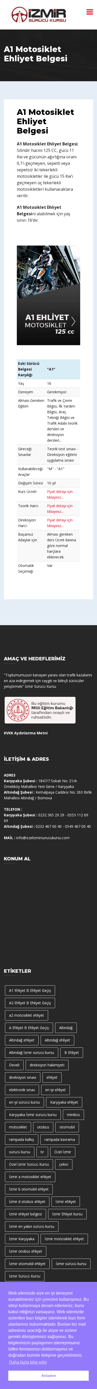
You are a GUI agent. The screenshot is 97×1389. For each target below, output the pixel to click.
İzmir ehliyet (66, 1201)
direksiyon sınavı (22, 1077)
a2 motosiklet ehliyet (26, 1015)
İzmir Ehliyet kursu (67, 1213)
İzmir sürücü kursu (71, 1263)
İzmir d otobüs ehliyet (27, 1201)
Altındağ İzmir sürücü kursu (31, 1052)
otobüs (43, 1127)
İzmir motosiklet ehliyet (64, 1238)
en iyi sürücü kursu (24, 1102)
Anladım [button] (48, 1375)
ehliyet (52, 1077)
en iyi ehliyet (55, 1089)
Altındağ (66, 1027)
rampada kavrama (59, 1139)
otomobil (67, 1127)
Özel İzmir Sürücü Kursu (29, 1164)
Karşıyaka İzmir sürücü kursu (33, 1114)
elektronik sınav (22, 1089)
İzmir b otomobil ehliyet (29, 1189)
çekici (63, 1164)
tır (42, 1151)
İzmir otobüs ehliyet (25, 1251)
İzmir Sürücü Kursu (24, 1276)
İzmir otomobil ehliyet (27, 1263)
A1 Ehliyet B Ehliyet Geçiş (30, 990)
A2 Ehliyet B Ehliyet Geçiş (30, 1002)
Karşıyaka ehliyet (64, 1102)
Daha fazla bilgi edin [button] (28, 1362)
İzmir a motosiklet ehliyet (30, 1176)
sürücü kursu (19, 1151)
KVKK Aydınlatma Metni (26, 732)
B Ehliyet (71, 1052)
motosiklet (18, 1127)
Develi (14, 1064)
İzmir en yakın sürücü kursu (31, 1226)
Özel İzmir (62, 1151)
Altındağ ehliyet (21, 1040)
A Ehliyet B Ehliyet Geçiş (29, 1027)
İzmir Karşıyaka (21, 1238)
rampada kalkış (21, 1139)
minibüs (73, 1114)
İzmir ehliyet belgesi (25, 1213)
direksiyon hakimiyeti (47, 1064)
